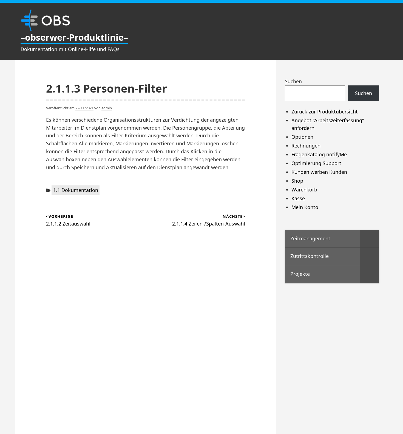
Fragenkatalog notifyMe (319, 154)
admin (106, 107)
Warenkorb (304, 189)
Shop (297, 180)
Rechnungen (305, 145)
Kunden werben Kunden (319, 172)
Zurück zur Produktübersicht (324, 111)
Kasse (298, 198)
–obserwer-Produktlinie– (74, 37)
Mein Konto (304, 207)
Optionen (302, 136)
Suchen (293, 81)
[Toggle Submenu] (369, 238)
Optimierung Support (316, 163)
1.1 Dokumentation (75, 190)
